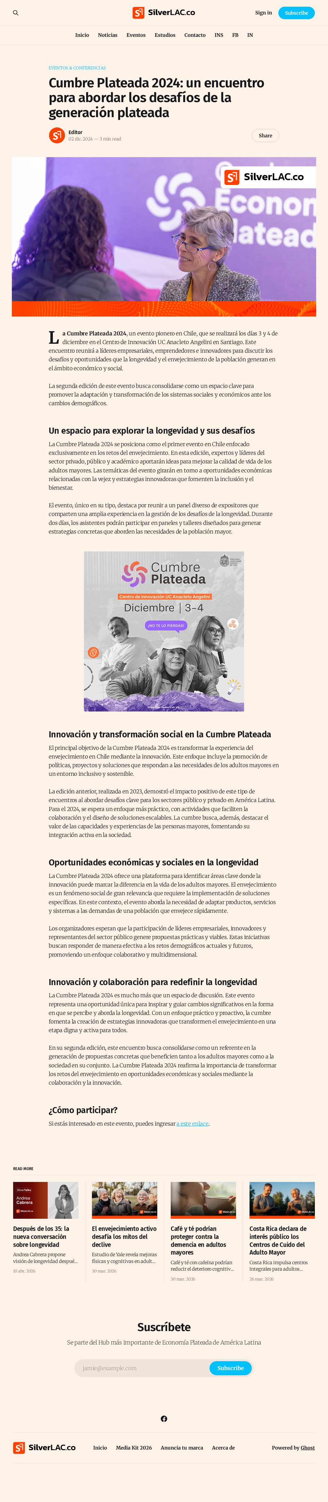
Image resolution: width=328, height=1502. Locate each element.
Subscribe (296, 13)
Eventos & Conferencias (77, 68)
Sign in (263, 13)
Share (265, 136)
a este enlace (192, 1123)
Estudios (165, 35)
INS (219, 35)
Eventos (136, 35)
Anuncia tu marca (182, 1448)
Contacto (195, 35)
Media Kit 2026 (134, 1448)
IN (250, 35)
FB (235, 35)
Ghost (308, 1448)
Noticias (108, 35)
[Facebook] (164, 1419)
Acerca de (223, 1448)
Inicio (82, 35)
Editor (75, 132)
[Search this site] (15, 13)
